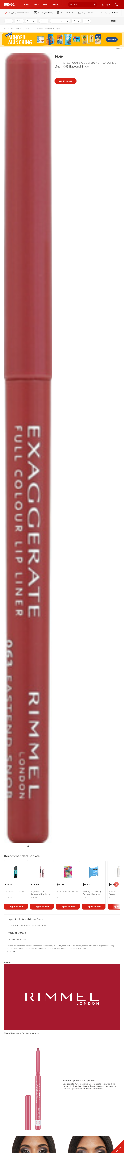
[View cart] (116, 4)
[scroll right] (116, 884)
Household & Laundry (60, 21)
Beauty (21, 28)
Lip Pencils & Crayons (53, 28)
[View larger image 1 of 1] (28, 448)
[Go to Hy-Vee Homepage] (9, 4)
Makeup (29, 28)
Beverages (31, 21)
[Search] (94, 4)
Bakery (76, 21)
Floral (87, 21)
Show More (11, 951)
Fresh (9, 21)
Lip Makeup (38, 28)
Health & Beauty (10, 28)
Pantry (19, 21)
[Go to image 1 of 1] (28, 846)
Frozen (43, 21)
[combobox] (82, 4)
